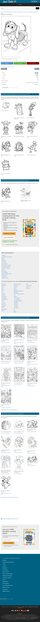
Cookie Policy (36, 606)
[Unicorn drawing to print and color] (32, 449)
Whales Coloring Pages (5, 342)
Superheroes (4, 270)
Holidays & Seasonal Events (7, 256)
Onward (15, 286)
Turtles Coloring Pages (18, 452)
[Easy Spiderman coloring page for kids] (6, 448)
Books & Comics (5, 275)
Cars (2, 288)
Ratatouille (16, 292)
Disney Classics (5, 263)
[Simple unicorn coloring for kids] (19, 430)
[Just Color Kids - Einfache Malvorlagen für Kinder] (24, 610)
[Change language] (38, 1)
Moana (3, 310)
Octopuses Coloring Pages (6, 407)
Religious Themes (5, 277)
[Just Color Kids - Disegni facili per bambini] (22, 610)
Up (14, 309)
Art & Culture (4, 262)
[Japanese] (28, 610)
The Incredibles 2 (17, 299)
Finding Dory (4, 296)
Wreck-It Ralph (29, 285)
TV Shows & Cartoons (6, 268)
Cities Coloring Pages (31, 342)
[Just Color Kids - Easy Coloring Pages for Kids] (12, 610)
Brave (3, 286)
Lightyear (3, 306)
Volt (14, 310)
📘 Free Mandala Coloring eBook (7, 598)
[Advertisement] (20, 507)
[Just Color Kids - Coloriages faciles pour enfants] (15, 610)
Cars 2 (3, 289)
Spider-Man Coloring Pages (6, 452)
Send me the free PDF (8, 543)
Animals (3, 259)
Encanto (3, 295)
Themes (3, 258)
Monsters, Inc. (16, 285)
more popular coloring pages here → (12, 497)
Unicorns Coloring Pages (6, 433)
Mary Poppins (4, 309)
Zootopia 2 (28, 288)
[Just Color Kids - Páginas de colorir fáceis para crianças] (20, 610)
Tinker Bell (16, 303)
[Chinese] (26, 610)
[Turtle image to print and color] (19, 448)
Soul (15, 295)
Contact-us (26, 606)
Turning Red (16, 307)
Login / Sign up (34, 1)
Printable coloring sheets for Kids (10, 518)
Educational (4, 261)
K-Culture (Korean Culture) (7, 273)
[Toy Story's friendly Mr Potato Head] (19, 153)
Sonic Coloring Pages (18, 473)
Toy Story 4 (16, 306)
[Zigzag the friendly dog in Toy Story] (6, 153)
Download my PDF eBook (9, 233)
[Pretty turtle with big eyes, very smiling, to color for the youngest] (32, 462)
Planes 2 (15, 289)
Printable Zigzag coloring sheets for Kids (20, 180)
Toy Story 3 (16, 304)
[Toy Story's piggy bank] (6, 109)
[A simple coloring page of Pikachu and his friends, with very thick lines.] (32, 427)
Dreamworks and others (6, 266)
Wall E (15, 311)
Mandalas (3, 255)
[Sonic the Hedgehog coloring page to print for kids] (19, 469)
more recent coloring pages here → (12, 409)
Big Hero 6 (4, 285)
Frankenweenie (4, 299)
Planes (15, 288)
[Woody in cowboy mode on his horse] (32, 134)
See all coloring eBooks (9, 237)
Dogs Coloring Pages (31, 385)
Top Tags (22, 606)
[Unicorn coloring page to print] (6, 430)
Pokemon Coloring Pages (32, 431)
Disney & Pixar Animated (6, 265)
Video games (4, 276)
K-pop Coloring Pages (18, 384)
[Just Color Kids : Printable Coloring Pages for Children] (9, 1)
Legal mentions (31, 606)
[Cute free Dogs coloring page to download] (32, 381)
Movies (3, 269)
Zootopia (27, 286)
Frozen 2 (3, 302)
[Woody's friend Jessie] (32, 116)
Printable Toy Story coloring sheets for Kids (20, 94)
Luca (2, 307)
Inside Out (3, 303)
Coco (3, 292)
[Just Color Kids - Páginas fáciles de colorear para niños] (17, 610)
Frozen (3, 300)
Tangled (15, 296)
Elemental (3, 293)
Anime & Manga (5, 272)
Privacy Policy (9, 546)
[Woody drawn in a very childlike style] (6, 134)
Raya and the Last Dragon (19, 293)
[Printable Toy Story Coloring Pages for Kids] (1, 518)
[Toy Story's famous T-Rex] (32, 153)
